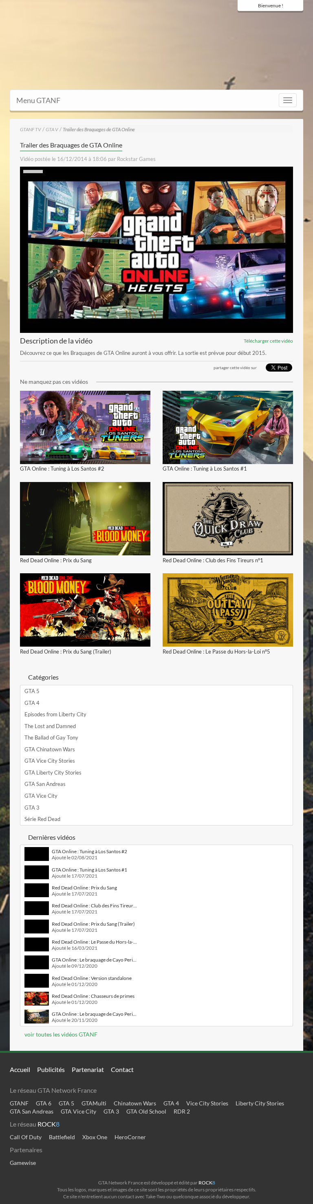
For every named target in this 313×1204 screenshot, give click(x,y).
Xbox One (94, 1137)
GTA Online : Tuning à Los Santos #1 (205, 468)
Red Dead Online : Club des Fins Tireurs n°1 (213, 560)
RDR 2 (182, 1111)
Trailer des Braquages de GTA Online (99, 129)
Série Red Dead (42, 819)
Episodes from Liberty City (55, 714)
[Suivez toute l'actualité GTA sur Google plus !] (269, 21)
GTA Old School (146, 1111)
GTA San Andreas (45, 784)
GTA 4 (32, 703)
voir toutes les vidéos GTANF (60, 1034)
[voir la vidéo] (85, 427)
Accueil (20, 1069)
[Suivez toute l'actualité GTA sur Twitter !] (254, 21)
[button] (156, 249)
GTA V (52, 129)
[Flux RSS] (297, 21)
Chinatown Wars (135, 1103)
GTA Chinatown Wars (49, 749)
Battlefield (62, 1137)
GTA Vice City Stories (49, 760)
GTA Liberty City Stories (53, 772)
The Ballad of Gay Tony (51, 737)
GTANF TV (30, 129)
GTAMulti (94, 1103)
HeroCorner (130, 1137)
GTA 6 (43, 1103)
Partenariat (88, 1069)
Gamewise (23, 1162)
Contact (122, 1069)
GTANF (19, 1103)
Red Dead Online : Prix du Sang (56, 560)
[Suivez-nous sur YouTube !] (283, 21)
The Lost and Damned (50, 726)
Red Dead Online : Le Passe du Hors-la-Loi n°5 (216, 651)
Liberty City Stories (260, 1103)
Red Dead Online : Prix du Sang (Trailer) (65, 651)
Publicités (51, 1069)
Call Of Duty (26, 1137)
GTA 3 (32, 807)
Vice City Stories (207, 1103)
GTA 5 (32, 691)
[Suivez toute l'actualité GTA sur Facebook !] (242, 21)
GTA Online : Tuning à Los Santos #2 (62, 468)
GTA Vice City (40, 795)
